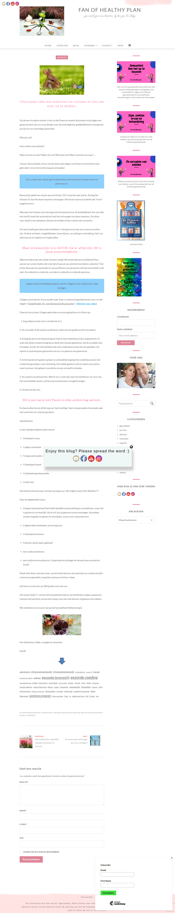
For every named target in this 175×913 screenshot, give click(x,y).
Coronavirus (80, 672)
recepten (62, 57)
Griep (34, 683)
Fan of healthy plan (110, 10)
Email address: (125, 329)
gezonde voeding (84, 677)
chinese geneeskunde (41, 671)
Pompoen (95, 687)
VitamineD (68, 691)
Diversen (89, 45)
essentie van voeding (26, 678)
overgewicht (74, 687)
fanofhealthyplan (31, 713)
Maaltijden (95, 683)
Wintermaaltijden (57, 696)
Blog (76, 45)
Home (48, 45)
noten (56, 687)
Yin (70, 696)
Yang (66, 696)
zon (97, 696)
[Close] (172, 858)
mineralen (124, 438)
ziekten (123, 472)
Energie (96, 672)
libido (89, 683)
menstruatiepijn (26, 687)
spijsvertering (25, 691)
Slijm (101, 687)
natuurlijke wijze (40, 687)
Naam (23, 810)
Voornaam (123, 317)
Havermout (43, 683)
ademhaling (25, 672)
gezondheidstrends (25, 683)
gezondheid (125, 426)
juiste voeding (62, 683)
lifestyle (123, 434)
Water (93, 691)
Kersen (77, 683)
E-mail (23, 824)
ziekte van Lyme (78, 696)
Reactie (24, 782)
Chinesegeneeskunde (63, 671)
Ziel (87, 696)
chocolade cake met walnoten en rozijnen (81, 713)
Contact (107, 45)
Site (22, 838)
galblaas (37, 678)
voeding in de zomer (82, 691)
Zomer (92, 696)
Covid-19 (89, 672)
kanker (71, 683)
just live (123, 430)
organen (123, 443)
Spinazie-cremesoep (38, 691)
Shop (120, 45)
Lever (83, 683)
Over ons (62, 45)
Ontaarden (64, 687)
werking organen (40, 696)
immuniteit (53, 683)
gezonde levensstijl (56, 677)
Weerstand (24, 696)
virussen (59, 691)
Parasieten (86, 687)
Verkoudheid (50, 691)
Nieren (50, 687)
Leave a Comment (28, 715)
